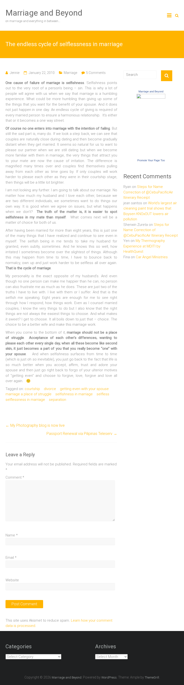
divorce (50, 389)
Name (12, 535)
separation (57, 399)
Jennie (14, 73)
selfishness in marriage (74, 394)
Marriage (70, 73)
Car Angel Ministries (152, 257)
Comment (15, 477)
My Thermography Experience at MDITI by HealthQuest (144, 246)
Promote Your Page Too (151, 160)
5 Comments (96, 73)
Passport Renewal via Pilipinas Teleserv (81, 433)
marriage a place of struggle (29, 394)
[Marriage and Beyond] (151, 96)
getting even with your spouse (84, 389)
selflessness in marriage (25, 399)
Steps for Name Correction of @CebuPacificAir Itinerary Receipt (148, 192)
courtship (32, 389)
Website (12, 580)
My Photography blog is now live (35, 425)
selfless (103, 394)
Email (11, 557)
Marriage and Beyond (44, 13)
